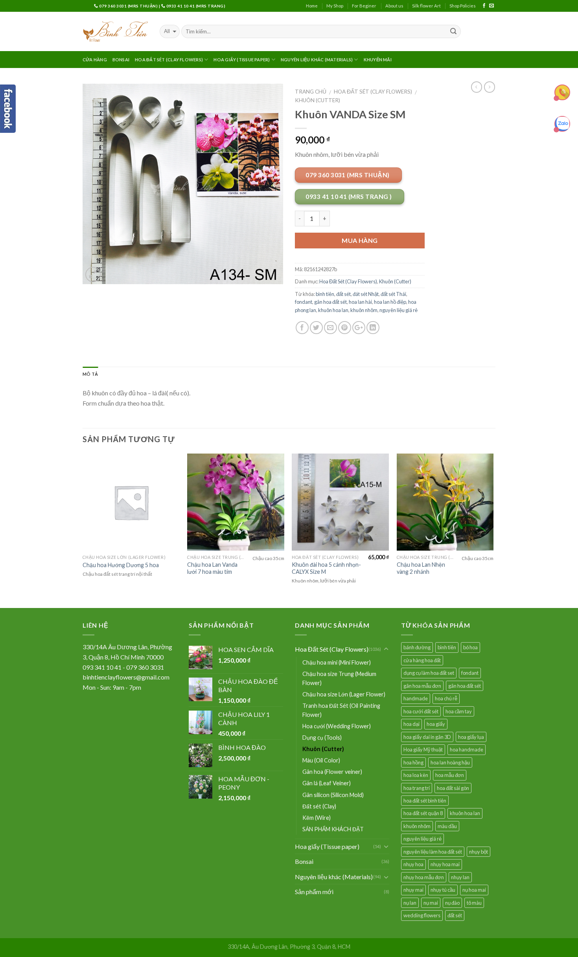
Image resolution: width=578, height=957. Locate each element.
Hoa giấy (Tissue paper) (242, 59)
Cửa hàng (95, 59)
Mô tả (90, 374)
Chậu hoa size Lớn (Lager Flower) (343, 694)
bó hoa (470, 647)
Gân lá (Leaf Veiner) (326, 783)
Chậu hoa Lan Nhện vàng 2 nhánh (421, 568)
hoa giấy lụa (471, 737)
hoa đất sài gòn (453, 788)
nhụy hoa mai (445, 864)
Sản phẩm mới (314, 891)
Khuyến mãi (378, 59)
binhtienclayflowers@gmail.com (126, 677)
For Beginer (364, 5)
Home (312, 5)
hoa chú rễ (446, 698)
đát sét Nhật (366, 294)
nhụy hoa (413, 864)
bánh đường (417, 647)
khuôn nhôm (363, 310)
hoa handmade (466, 749)
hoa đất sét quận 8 (423, 813)
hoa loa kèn (415, 775)
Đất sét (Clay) (319, 806)
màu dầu (447, 826)
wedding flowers (421, 915)
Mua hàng (360, 240)
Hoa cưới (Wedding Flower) (336, 726)
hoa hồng (413, 762)
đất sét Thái (393, 294)
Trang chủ (310, 91)
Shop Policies (462, 5)
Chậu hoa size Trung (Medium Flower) (339, 678)
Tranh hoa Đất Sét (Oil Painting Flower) (341, 710)
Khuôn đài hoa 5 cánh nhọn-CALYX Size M (326, 568)
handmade (415, 698)
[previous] (83, 530)
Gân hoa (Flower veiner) (332, 771)
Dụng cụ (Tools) (322, 737)
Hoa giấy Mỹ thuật (423, 749)
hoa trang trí (416, 788)
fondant (303, 302)
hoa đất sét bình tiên (424, 800)
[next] (493, 530)
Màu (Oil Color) (321, 760)
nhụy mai (413, 890)
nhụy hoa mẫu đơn (423, 877)
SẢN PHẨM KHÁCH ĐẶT (333, 829)
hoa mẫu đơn (449, 775)
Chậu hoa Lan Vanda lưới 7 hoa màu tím (212, 568)
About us (394, 5)
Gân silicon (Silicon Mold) (333, 795)
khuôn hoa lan (333, 310)
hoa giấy (436, 724)
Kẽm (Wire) (316, 817)
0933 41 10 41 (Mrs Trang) (195, 6)
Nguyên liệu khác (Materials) (317, 59)
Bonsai (120, 59)
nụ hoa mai (474, 890)
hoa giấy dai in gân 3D (427, 737)
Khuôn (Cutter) (317, 100)
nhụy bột (478, 852)
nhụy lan (460, 877)
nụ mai (430, 903)
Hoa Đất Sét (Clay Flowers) (169, 59)
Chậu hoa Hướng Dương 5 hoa (121, 565)
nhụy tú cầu (443, 890)
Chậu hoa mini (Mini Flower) (336, 662)
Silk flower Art (426, 5)
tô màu (474, 903)
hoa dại (411, 724)
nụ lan (409, 903)
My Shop (334, 5)
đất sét (343, 294)
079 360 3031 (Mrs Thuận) (128, 6)
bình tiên (325, 294)
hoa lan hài (360, 302)
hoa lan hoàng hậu (450, 762)
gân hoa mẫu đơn (422, 686)
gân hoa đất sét (330, 302)
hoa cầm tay (458, 711)
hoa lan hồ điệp (390, 302)
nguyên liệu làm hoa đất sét (432, 852)
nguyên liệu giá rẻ (398, 310)
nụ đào (452, 903)
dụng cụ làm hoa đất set (428, 673)
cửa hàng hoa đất (422, 660)
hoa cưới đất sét (420, 711)
